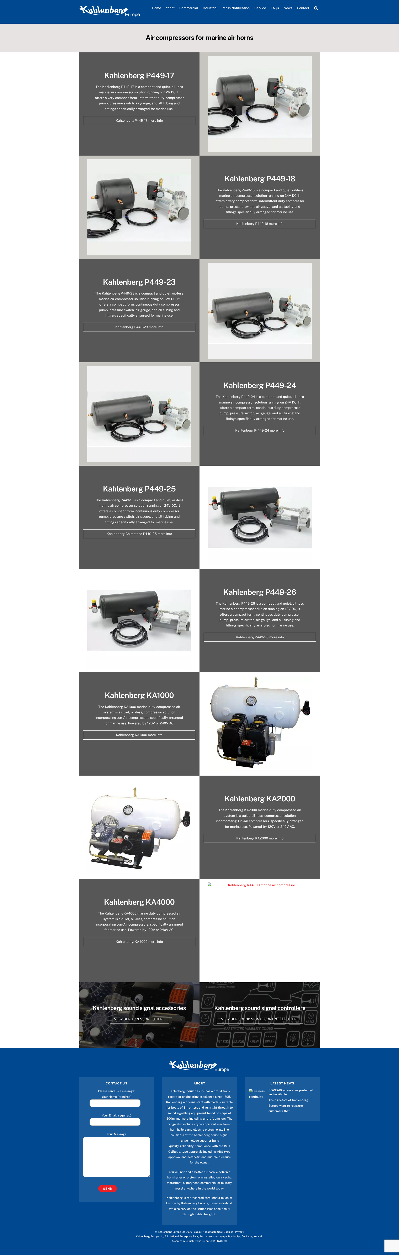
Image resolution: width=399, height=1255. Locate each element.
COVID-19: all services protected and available (290, 1092)
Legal (197, 1231)
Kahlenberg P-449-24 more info (259, 430)
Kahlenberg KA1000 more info (139, 735)
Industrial (210, 8)
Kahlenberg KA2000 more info (259, 838)
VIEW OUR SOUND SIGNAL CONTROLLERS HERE (260, 1019)
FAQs (275, 8)
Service (260, 8)
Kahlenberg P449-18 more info (259, 224)
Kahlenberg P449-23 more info (139, 327)
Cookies (228, 1231)
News (288, 8)
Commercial (188, 8)
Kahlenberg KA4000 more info (139, 942)
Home (156, 8)
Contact (303, 8)
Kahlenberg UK (205, 1214)
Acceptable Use (212, 1231)
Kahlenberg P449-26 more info (260, 637)
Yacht (170, 8)
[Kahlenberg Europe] (110, 15)
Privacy (239, 1231)
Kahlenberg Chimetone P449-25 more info (139, 534)
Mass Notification (236, 8)
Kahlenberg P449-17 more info (139, 121)
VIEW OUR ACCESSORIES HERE (139, 1019)
